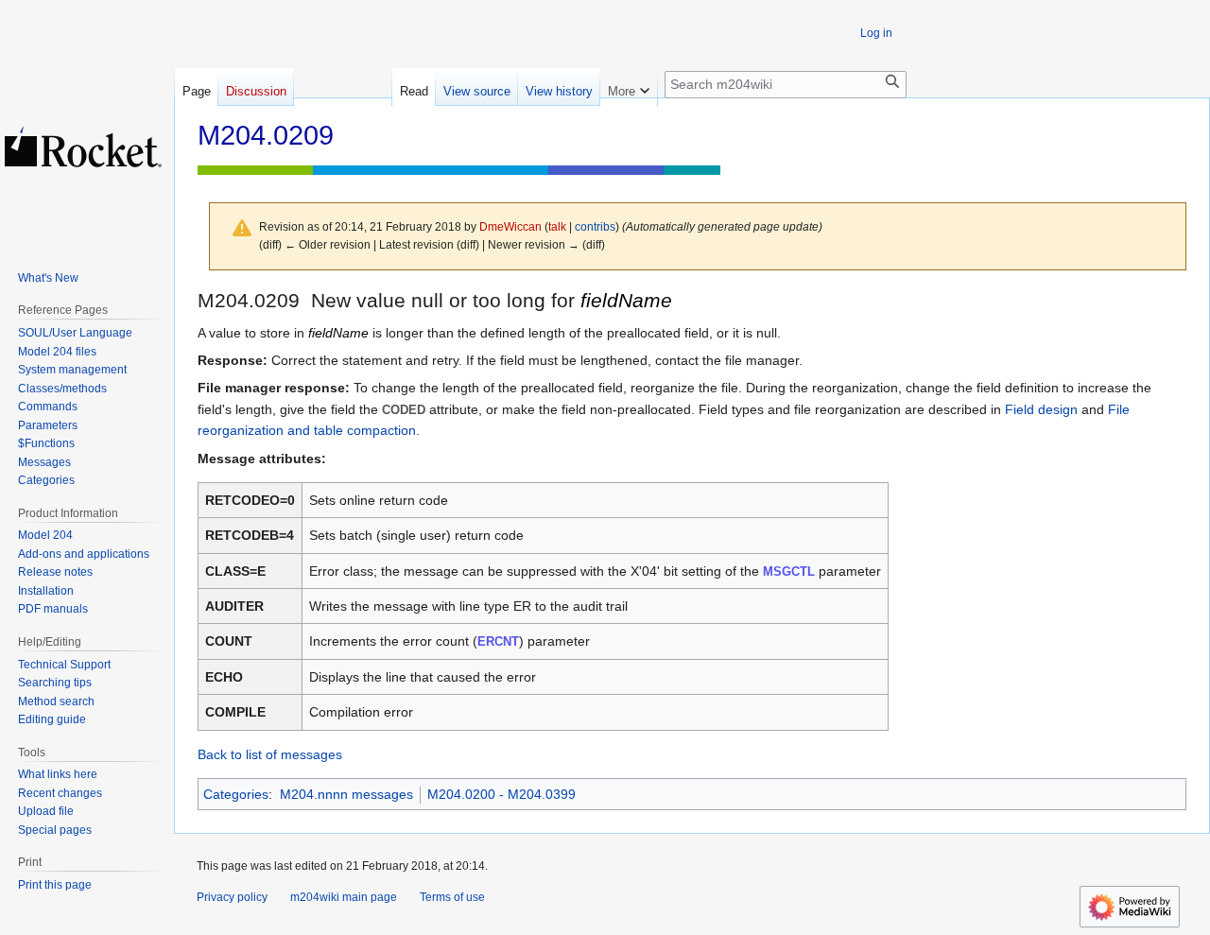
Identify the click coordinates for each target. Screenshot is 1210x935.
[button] (628, 87)
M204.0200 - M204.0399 (501, 794)
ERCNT (498, 641)
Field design (1041, 409)
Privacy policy (232, 897)
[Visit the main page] (83, 147)
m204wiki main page (343, 897)
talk (557, 226)
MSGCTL (789, 571)
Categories (235, 794)
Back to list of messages (270, 754)
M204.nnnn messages (346, 794)
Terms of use (452, 897)
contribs (595, 226)
